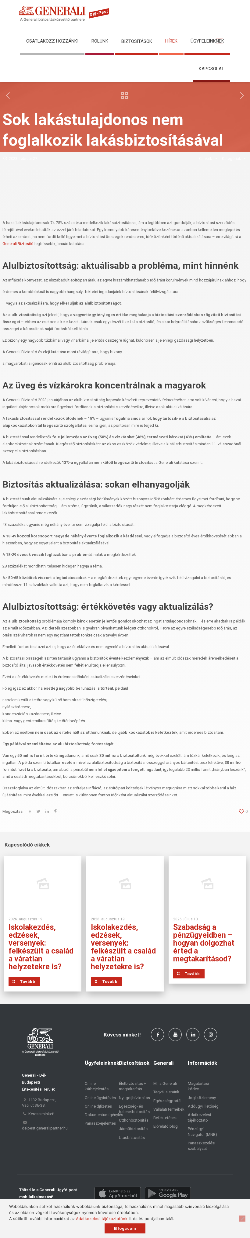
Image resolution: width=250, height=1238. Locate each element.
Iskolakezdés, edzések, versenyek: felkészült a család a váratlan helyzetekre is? (41, 947)
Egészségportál (167, 1100)
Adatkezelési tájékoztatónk (101, 1218)
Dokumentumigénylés (104, 1114)
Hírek (171, 41)
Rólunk (99, 41)
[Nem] (242, 1219)
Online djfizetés (98, 1106)
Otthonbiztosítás (133, 1120)
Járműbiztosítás (133, 1128)
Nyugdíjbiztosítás (134, 1097)
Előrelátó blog (165, 1126)
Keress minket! (41, 1114)
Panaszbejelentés (100, 1123)
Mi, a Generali (165, 1083)
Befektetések (165, 1118)
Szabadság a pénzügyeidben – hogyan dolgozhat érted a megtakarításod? (203, 943)
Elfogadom (125, 1228)
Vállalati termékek (168, 1109)
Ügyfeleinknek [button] (207, 41)
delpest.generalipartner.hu (45, 1128)
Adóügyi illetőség (203, 1106)
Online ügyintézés (100, 1097)
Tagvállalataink (166, 1092)
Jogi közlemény (202, 1097)
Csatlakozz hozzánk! (52, 41)
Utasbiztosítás (132, 1137)
